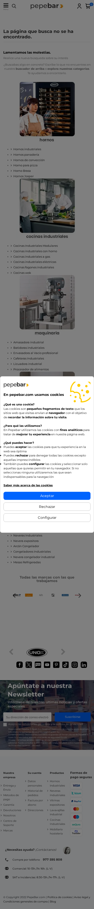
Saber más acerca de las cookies (28, 485)
